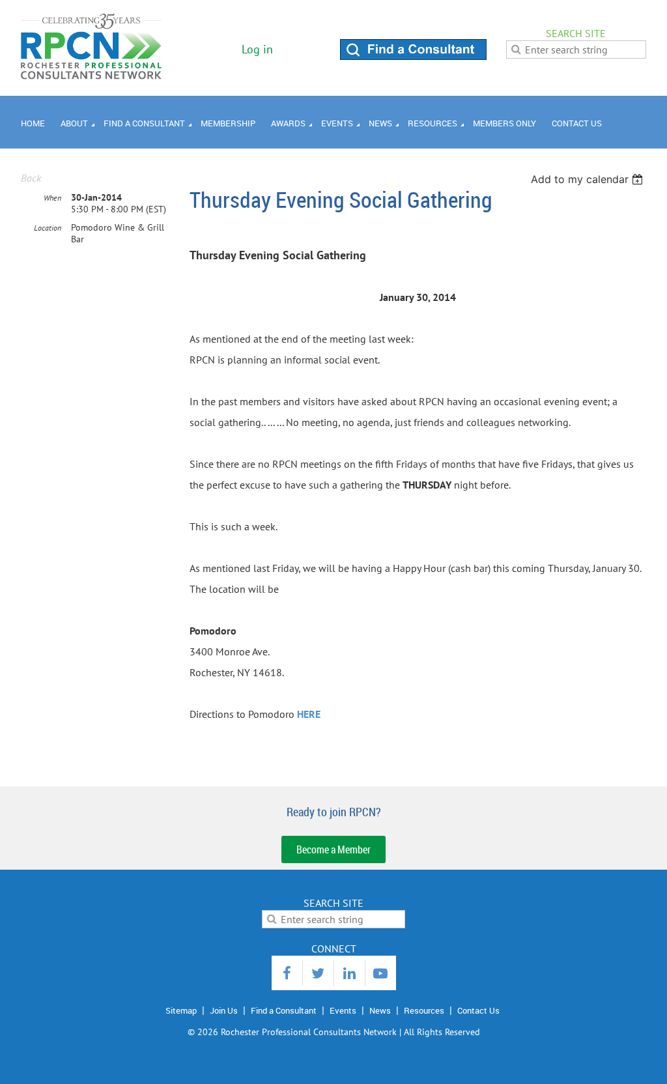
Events (343, 1010)
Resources (424, 1010)
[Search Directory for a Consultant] (413, 56)
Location (47, 228)
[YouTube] (380, 973)
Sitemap (181, 1010)
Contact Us (478, 1010)
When (52, 198)
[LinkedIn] (349, 973)
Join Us (224, 1010)
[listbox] (588, 179)
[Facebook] (287, 973)
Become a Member (333, 849)
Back (31, 177)
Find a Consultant (284, 1010)
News (380, 1010)
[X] (318, 973)
